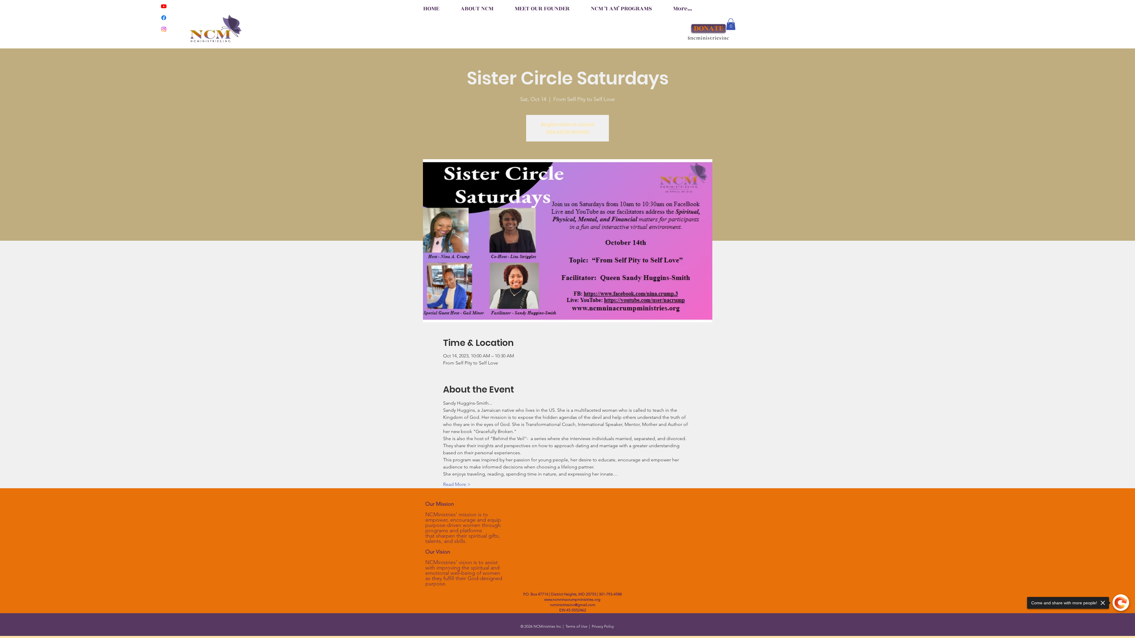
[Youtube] (163, 6)
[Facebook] (163, 17)
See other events (567, 131)
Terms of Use (576, 626)
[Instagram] (163, 29)
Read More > (457, 484)
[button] (731, 24)
